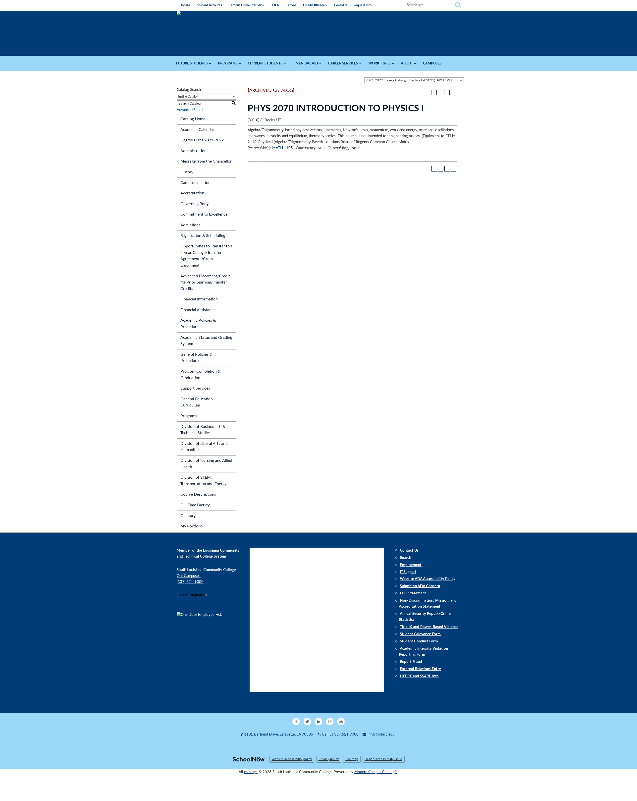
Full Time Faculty (195, 505)
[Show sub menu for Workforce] (393, 63)
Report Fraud (411, 662)
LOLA (274, 5)
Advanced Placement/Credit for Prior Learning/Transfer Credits (205, 282)
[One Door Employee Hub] (201, 635)
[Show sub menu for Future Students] (210, 63)
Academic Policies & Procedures (198, 323)
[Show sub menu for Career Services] (360, 63)
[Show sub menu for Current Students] (285, 63)
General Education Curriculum (196, 402)
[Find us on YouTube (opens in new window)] (341, 721)
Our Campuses (189, 576)
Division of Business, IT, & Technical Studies (202, 430)
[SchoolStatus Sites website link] (249, 759)
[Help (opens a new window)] (453, 92)
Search (405, 558)
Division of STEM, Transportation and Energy (203, 480)
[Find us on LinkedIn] (318, 721)
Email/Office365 (315, 5)
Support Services (195, 388)
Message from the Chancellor (206, 161)
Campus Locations (196, 183)
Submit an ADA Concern (420, 586)
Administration (193, 151)
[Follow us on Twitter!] (307, 721)
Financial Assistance (197, 310)
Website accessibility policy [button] (292, 759)
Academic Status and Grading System (206, 341)
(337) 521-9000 (190, 582)
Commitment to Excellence (203, 214)
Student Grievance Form (420, 634)
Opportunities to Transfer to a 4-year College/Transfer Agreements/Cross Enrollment (206, 255)
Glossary (188, 516)
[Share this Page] (440, 92)
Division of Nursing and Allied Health (206, 463)
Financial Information (199, 299)
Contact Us (409, 550)
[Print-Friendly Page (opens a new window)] (447, 92)
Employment (411, 565)
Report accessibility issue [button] (383, 759)
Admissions (190, 225)
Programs (188, 416)
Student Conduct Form (419, 641)
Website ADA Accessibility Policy (427, 579)
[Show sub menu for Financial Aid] (320, 63)
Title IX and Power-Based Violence (429, 627)
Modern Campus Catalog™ (375, 772)
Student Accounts (209, 5)
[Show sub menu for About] (415, 63)
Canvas (291, 5)
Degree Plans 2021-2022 (202, 140)
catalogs (251, 772)
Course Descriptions (198, 494)
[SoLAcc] (185, 33)
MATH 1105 (282, 148)
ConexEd (340, 5)
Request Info (362, 5)
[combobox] (414, 80)
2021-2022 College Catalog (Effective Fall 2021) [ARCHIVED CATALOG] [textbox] (415, 80)
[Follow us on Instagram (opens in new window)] (329, 721)
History (186, 172)
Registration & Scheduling (202, 236)
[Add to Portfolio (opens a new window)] (434, 92)
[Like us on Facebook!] (296, 721)
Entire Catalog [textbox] (188, 96)
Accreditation (192, 193)
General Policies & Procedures (196, 357)
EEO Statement (413, 593)
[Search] (458, 5)
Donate (184, 5)
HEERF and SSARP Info (419, 676)
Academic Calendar (197, 130)
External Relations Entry (420, 669)
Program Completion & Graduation (200, 374)
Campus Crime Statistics (246, 5)
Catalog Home (192, 119)
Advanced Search (190, 110)
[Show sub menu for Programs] (240, 63)
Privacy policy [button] (328, 759)
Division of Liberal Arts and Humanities (204, 447)
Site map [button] (351, 759)
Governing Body (194, 204)
